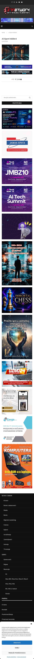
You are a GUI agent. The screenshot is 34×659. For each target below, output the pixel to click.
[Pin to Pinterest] (19, 79)
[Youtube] (19, 2)
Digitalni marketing (10, 520)
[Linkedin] (16, 2)
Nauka (6, 510)
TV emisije (7, 549)
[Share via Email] (21, 79)
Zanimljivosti (8, 539)
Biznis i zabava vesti (10, 505)
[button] (31, 624)
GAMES (4, 554)
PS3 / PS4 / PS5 (10, 584)
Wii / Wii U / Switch (11, 589)
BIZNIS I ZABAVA (7, 496)
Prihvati (17, 643)
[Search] (32, 26)
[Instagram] (14, 2)
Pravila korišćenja (7, 614)
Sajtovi (6, 530)
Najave (6, 564)
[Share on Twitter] (17, 79)
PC (6, 574)
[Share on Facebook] (15, 79)
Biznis (5, 515)
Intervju (6, 544)
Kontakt (4, 609)
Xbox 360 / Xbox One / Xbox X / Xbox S (16, 579)
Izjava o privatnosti (21, 657)
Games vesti (7, 559)
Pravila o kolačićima (11, 657)
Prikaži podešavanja (17, 653)
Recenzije (7, 569)
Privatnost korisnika (8, 619)
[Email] (21, 2)
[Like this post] (13, 79)
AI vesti (6, 500)
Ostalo (7, 594)
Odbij (17, 648)
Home (3, 32)
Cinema (6, 525)
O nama (4, 605)
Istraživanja (7, 534)
